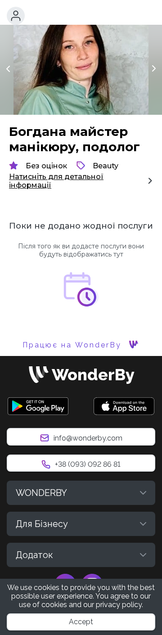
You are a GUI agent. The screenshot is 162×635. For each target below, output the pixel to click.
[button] (16, 16)
